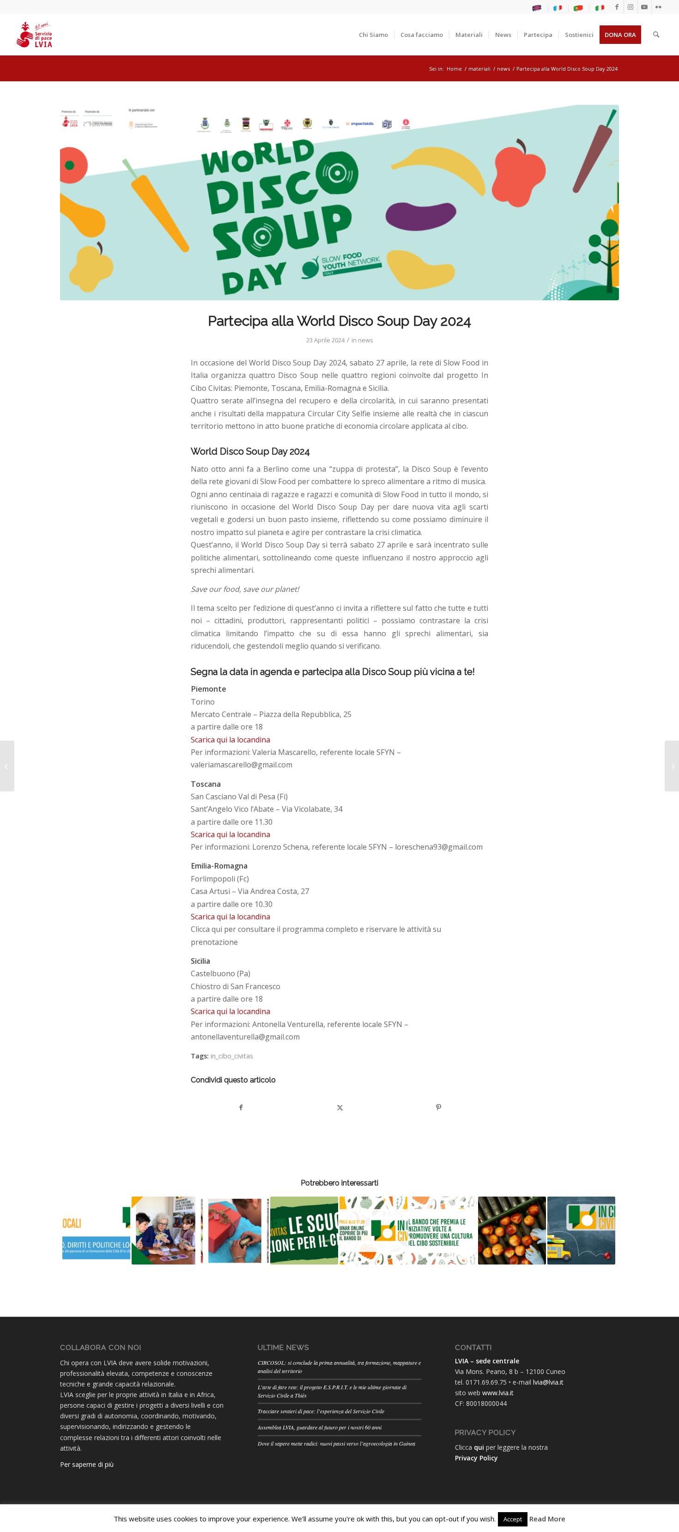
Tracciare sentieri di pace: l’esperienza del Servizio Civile (321, 1411)
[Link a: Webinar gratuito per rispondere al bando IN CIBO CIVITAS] (373, 1231)
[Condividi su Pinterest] (438, 1107)
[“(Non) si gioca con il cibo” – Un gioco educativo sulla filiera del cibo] (672, 766)
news (365, 340)
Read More (547, 1518)
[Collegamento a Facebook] (617, 7)
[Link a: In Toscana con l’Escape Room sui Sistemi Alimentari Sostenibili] (235, 1231)
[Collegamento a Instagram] (630, 7)
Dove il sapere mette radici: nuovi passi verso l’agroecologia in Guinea (336, 1443)
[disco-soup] (339, 202)
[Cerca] (656, 34)
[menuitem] (537, 8)
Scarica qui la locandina (230, 740)
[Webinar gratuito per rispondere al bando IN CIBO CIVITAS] (7, 766)
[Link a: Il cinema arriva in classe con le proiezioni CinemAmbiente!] (512, 1231)
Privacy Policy (476, 1457)
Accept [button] (512, 1519)
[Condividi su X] (340, 1107)
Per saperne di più (87, 1464)
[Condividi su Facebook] (240, 1107)
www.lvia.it (498, 1392)
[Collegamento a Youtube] (644, 7)
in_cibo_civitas (232, 1056)
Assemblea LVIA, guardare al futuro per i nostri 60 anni (320, 1427)
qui (479, 1447)
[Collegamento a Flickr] (659, 7)
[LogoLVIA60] (34, 34)
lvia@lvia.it (548, 1382)
